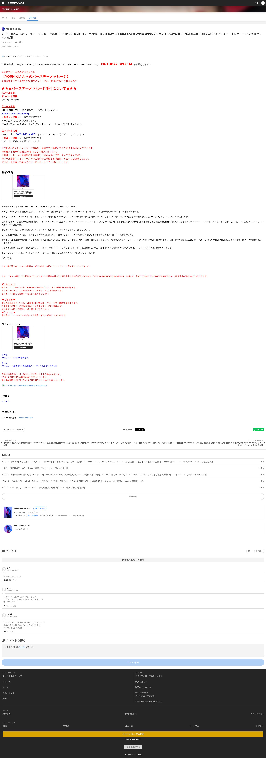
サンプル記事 (33, 515)
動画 (13, 18)
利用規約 (7, 713)
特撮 (5, 698)
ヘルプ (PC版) (257, 713)
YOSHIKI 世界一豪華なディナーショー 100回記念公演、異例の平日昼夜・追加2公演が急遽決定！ (44, 488)
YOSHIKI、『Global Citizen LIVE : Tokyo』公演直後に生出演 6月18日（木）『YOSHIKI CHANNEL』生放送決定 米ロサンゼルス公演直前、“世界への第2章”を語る (73, 481)
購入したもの (141, 681)
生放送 (22, 18)
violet (12, 615)
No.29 (5, 580)
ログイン (22, 647)
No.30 (5, 606)
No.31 (5, 631)
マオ (12, 589)
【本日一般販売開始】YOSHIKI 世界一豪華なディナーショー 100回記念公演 (35, 468)
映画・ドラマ (8, 693)
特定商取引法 (131, 713)
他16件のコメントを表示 (133, 560)
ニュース (129, 726)
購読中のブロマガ (143, 687)
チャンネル (194, 726)
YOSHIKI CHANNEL (11, 9)
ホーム (4, 18)
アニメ (6, 687)
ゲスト (13, 569)
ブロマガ (32, 18)
